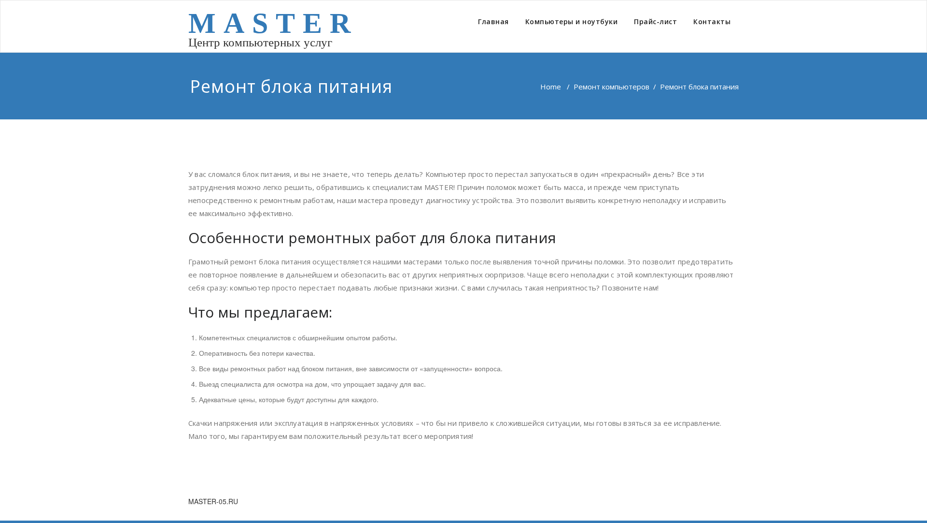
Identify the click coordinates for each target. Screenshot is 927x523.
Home (550, 86)
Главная (493, 21)
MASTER (273, 23)
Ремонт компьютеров (611, 86)
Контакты (711, 21)
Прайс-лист (655, 21)
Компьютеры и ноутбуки (571, 21)
